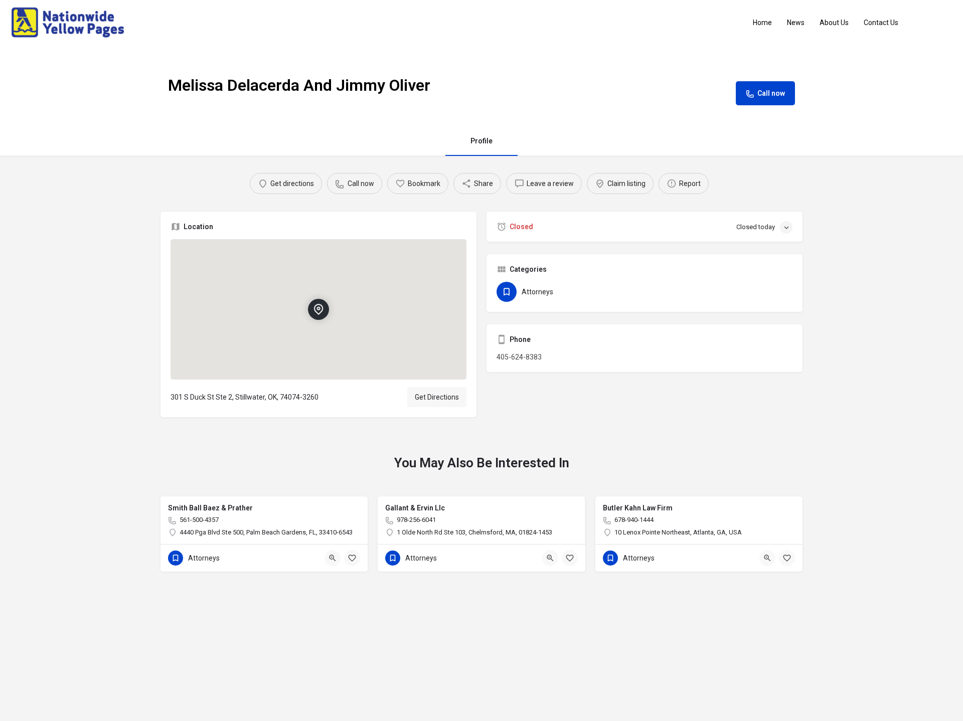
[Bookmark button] (352, 558)
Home (762, 23)
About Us (834, 23)
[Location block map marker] (318, 309)
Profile (481, 141)
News (796, 23)
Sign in (937, 23)
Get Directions (437, 397)
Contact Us (881, 23)
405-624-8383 (519, 357)
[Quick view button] (333, 558)
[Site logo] (69, 22)
